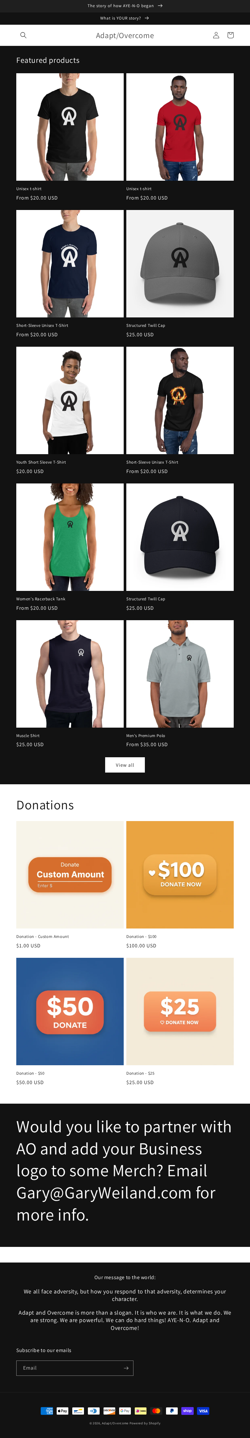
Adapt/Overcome (115, 1423)
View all (125, 765)
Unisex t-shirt (28, 188)
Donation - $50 (30, 1073)
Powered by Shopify (145, 1423)
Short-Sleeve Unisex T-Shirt (42, 325)
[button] (23, 35)
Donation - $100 (141, 936)
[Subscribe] (126, 1368)
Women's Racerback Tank (40, 599)
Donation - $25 (140, 1073)
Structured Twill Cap (145, 325)
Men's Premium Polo (145, 735)
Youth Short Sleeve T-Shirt (41, 462)
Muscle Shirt (27, 735)
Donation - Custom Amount (42, 936)
